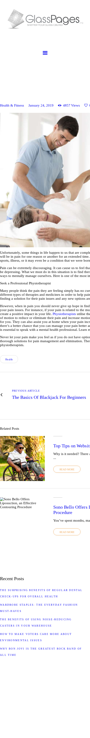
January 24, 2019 (41, 105)
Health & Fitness (12, 105)
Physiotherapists (64, 314)
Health (9, 359)
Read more (67, 469)
